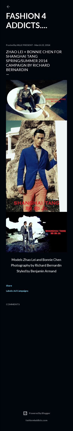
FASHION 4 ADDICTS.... (26, 20)
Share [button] (9, 285)
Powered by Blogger (39, 413)
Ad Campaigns (20, 290)
